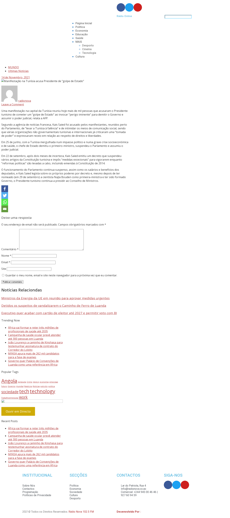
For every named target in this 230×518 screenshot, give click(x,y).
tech (24, 391)
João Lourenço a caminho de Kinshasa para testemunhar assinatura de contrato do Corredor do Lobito (35, 346)
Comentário (10, 249)
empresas (53, 382)
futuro (4, 386)
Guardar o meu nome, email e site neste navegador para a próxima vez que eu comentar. (61, 275)
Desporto (88, 45)
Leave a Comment (12, 104)
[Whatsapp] (4, 202)
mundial (20, 386)
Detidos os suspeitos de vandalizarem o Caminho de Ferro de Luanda (53, 305)
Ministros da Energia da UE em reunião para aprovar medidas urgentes (55, 298)
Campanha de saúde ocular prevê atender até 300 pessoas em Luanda (34, 337)
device (36, 382)
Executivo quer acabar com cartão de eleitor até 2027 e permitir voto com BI (59, 313)
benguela (22, 382)
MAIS (78, 41)
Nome (6, 255)
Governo (11, 386)
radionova (24, 101)
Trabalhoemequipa (9, 398)
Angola (9, 380)
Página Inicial (83, 23)
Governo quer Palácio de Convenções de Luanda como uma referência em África (33, 362)
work (23, 397)
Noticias (36, 386)
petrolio (44, 386)
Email (5, 262)
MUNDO (13, 67)
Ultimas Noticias (18, 71)
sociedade (10, 391)
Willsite (146, 511)
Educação (81, 34)
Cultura (80, 56)
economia (44, 382)
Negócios (28, 386)
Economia (81, 30)
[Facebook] (4, 188)
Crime (29, 382)
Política (80, 27)
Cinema (87, 49)
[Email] (4, 209)
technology (42, 391)
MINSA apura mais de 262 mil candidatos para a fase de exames (33, 355)
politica (51, 386)
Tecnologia (89, 52)
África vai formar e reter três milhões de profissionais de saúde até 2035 (33, 329)
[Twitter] (4, 195)
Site (3, 269)
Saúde (79, 38)
